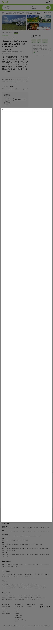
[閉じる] (2, 109)
